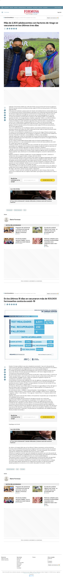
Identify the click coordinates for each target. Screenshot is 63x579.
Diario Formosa (15, 219)
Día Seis (11, 7)
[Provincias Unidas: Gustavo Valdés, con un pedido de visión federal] (9, 241)
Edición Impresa (58, 7)
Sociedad (45, 7)
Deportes (6, 7)
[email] (14, 28)
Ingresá (59, 12)
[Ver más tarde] (5, 29)
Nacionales (29, 7)
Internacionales (22, 7)
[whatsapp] (7, 28)
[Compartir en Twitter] (11, 28)
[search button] (2, 7)
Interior (16, 7)
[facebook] (9, 28)
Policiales (35, 7)
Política (40, 7)
